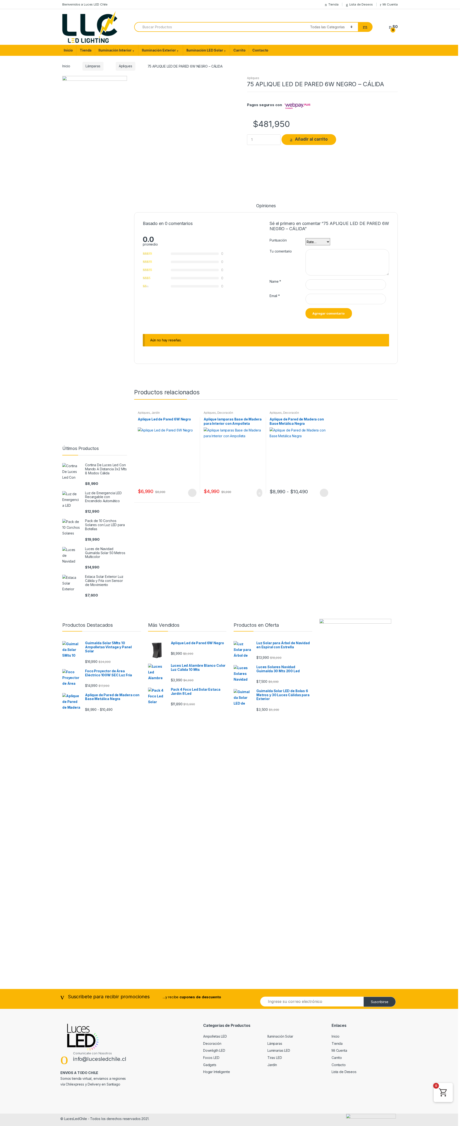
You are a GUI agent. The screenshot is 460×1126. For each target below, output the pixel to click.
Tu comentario (281, 251)
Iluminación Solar (280, 1036)
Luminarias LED (278, 1050)
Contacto (260, 50)
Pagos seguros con (264, 105)
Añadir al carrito (311, 139)
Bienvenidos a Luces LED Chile (85, 4)
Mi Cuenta (390, 4)
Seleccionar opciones (192, 493)
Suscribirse (379, 1002)
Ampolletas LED (215, 1036)
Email (275, 296)
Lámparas (93, 66)
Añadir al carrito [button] (258, 493)
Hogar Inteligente (216, 1072)
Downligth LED (214, 1050)
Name (275, 281)
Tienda (333, 4)
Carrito (239, 50)
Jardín (155, 412)
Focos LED (211, 1058)
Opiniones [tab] (266, 206)
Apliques (125, 66)
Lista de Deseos (361, 4)
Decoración (225, 412)
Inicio (68, 50)
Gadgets (209, 1065)
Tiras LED (274, 1058)
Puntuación (278, 240)
